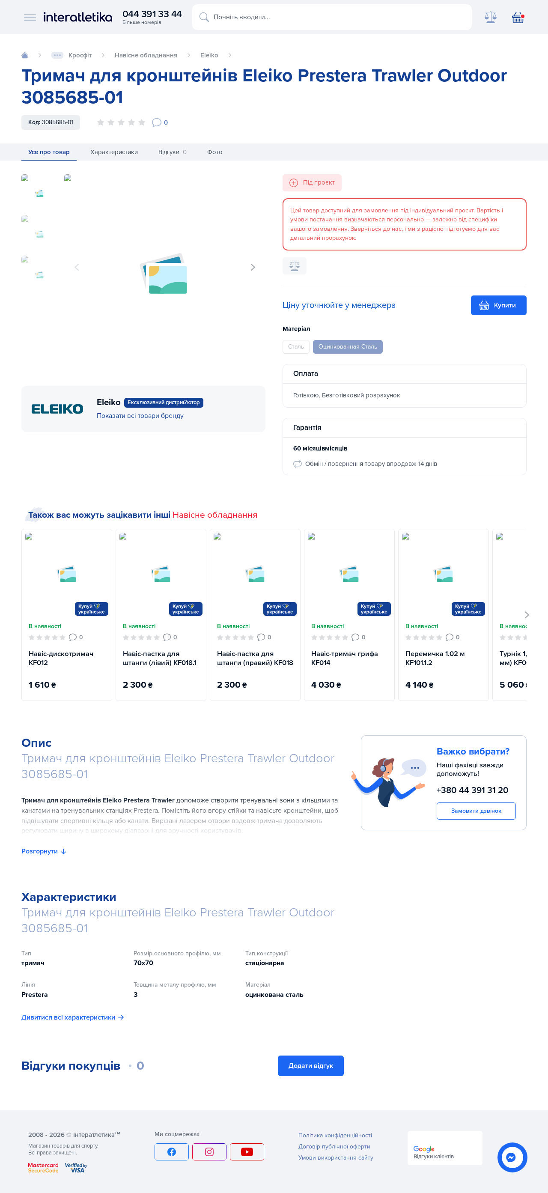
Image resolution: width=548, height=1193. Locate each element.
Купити (505, 305)
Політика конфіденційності (335, 1135)
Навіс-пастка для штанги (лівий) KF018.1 (159, 658)
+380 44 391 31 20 (473, 790)
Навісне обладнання (215, 515)
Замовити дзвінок (476, 811)
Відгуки (172, 151)
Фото (215, 151)
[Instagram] (209, 1151)
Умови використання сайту (335, 1157)
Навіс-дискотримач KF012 (61, 658)
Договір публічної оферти (334, 1146)
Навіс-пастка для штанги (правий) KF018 (255, 658)
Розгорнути (39, 851)
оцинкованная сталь (348, 346)
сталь (296, 346)
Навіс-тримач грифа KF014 (344, 658)
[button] (253, 267)
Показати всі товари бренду (140, 416)
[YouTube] (247, 1151)
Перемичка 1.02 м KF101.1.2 (435, 658)
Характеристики (114, 151)
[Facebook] (172, 1151)
